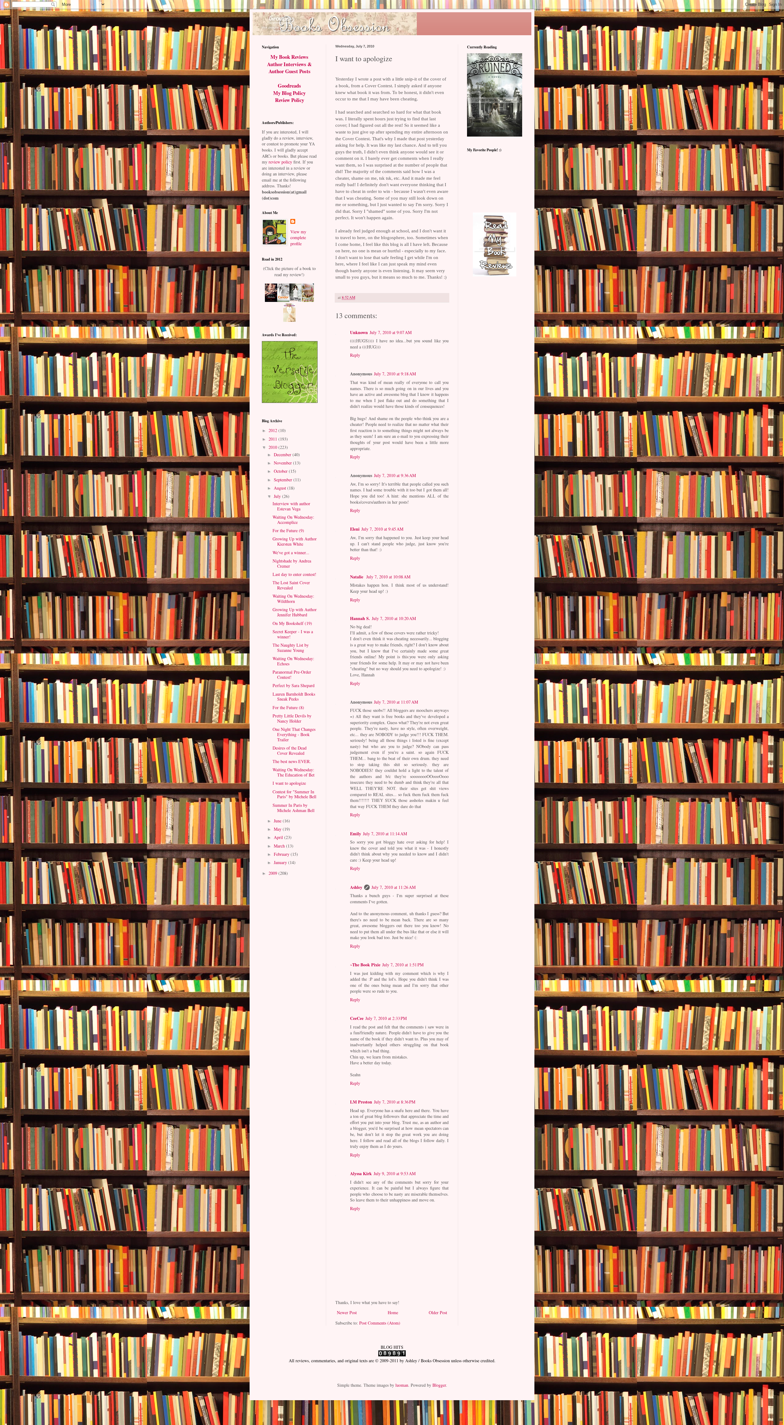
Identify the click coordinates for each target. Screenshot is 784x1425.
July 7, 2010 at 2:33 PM (386, 1018)
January (281, 862)
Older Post (438, 1312)
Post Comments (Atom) (379, 1323)
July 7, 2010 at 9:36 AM (395, 475)
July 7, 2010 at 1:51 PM (403, 965)
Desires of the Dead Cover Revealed (290, 750)
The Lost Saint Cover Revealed (291, 585)
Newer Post (347, 1312)
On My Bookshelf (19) (292, 623)
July (278, 496)
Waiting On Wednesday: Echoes (293, 661)
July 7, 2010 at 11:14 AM (385, 834)
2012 (273, 430)
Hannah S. (360, 618)
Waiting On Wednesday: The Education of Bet (294, 772)
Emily (355, 833)
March (280, 846)
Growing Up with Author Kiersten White (295, 541)
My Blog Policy (289, 93)
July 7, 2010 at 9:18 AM (395, 374)
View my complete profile (298, 237)
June (278, 821)
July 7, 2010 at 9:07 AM (391, 332)
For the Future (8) (288, 707)
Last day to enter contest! (294, 574)
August (280, 488)
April (279, 837)
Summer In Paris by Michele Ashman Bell (294, 807)
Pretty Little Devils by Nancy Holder (292, 718)
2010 (273, 447)
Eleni (355, 529)
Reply (355, 355)
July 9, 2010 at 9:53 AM (395, 1173)
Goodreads (289, 85)
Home (393, 1312)
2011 (273, 439)
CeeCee (357, 1018)
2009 (273, 873)
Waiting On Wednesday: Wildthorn (293, 598)
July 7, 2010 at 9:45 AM (382, 529)
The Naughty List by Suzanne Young (291, 647)
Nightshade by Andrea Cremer (292, 563)
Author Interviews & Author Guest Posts (289, 67)
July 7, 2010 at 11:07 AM (396, 702)
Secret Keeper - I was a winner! (293, 634)
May (278, 829)
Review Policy (289, 100)
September (283, 480)
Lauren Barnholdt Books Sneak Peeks (294, 696)
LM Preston (361, 1102)
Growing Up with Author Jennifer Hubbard (295, 612)
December (283, 454)
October (281, 471)
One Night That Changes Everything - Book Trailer (294, 734)
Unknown (359, 332)
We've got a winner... (291, 552)
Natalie (357, 576)
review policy (280, 162)
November (283, 463)
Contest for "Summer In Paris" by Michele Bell (294, 794)
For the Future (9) (288, 530)
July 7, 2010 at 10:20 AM (394, 618)
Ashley (356, 887)
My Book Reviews (289, 57)
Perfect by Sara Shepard (294, 685)
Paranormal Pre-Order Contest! (292, 674)
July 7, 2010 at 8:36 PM (394, 1102)
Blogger (439, 1385)
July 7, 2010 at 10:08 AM (388, 577)
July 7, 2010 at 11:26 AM (393, 887)
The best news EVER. (292, 761)
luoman (401, 1385)
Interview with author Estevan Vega (291, 506)
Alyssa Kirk (361, 1173)
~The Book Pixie (365, 964)
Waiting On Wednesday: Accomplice (293, 519)
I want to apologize (289, 783)
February (282, 854)
